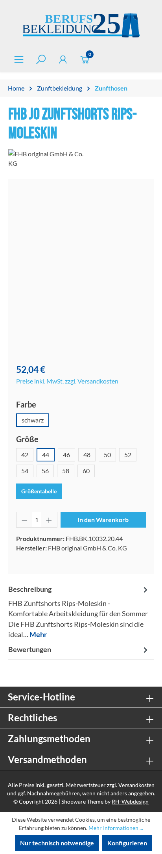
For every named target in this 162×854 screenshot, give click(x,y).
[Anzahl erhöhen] (49, 520)
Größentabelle (39, 491)
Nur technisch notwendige (57, 843)
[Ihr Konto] (63, 59)
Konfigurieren (127, 843)
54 (24, 470)
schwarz (33, 420)
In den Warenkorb (103, 519)
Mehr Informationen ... (115, 827)
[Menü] (19, 59)
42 (24, 454)
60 (86, 470)
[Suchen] (41, 59)
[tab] (79, 612)
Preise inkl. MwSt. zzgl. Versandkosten (67, 381)
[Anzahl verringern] (24, 520)
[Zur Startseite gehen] (81, 26)
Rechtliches (32, 717)
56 (45, 470)
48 (86, 454)
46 (66, 454)
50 (107, 454)
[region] (81, 271)
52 (127, 454)
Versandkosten (136, 785)
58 (65, 470)
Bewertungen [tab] (29, 649)
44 (45, 454)
